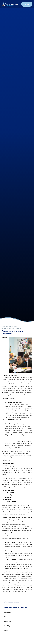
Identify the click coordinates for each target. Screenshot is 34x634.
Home (3, 326)
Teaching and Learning (11, 326)
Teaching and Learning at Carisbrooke (11, 328)
